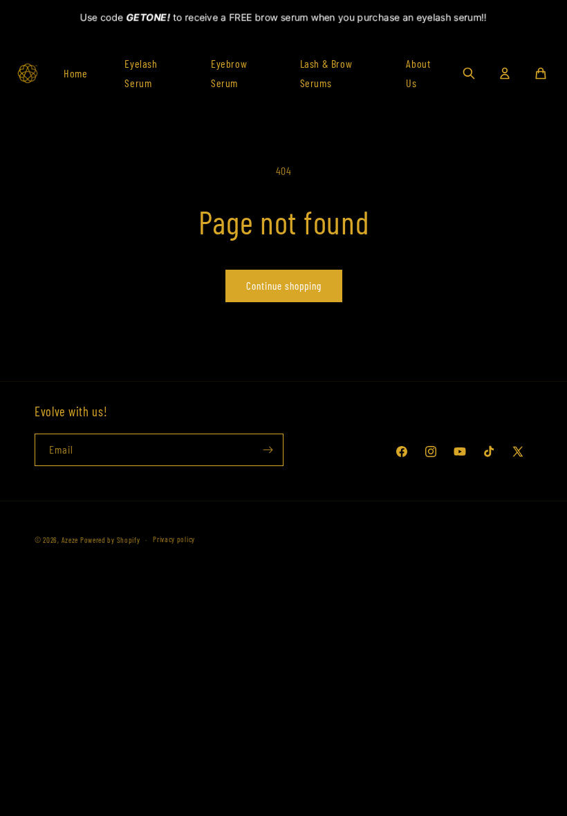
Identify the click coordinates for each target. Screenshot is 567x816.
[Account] (504, 73)
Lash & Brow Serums (326, 73)
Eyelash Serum (140, 73)
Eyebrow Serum (229, 73)
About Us (418, 73)
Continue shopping (284, 285)
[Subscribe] (267, 450)
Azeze (70, 539)
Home (75, 73)
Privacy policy (174, 539)
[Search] (468, 73)
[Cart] (540, 73)
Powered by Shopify (110, 539)
